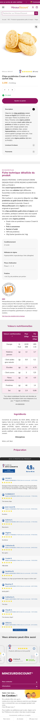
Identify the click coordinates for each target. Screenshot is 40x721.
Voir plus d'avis (20, 630)
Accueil (4, 19)
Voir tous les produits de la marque (13, 316)
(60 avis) (35, 72)
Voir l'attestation (8, 471)
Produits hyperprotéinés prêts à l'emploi (22, 19)
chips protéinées (19, 113)
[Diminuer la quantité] (4, 90)
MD (9, 19)
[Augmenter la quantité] (12, 90)
